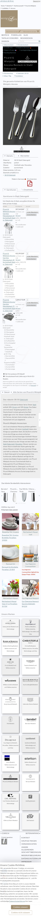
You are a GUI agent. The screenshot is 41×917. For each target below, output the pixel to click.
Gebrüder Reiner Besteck (30, 704)
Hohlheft (25, 429)
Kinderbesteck (23, 45)
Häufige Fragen (29, 841)
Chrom (14, 407)
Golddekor (5, 8)
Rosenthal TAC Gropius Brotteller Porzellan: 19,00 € (10, 537)
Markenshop (8, 73)
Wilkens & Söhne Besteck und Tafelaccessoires (10, 686)
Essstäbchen (8, 47)
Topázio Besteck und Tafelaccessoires (30, 666)
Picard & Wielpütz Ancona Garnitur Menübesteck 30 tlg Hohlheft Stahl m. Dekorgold (9, 259)
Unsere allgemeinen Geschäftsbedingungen (30, 849)
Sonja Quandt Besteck (10, 704)
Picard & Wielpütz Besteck (10, 781)
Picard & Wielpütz (30, 6)
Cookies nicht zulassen (20, 913)
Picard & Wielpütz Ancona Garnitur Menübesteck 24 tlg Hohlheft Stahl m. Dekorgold (9, 214)
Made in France (9, 50)
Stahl (34, 405)
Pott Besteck (10, 723)
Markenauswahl (18, 6)
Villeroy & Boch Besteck (10, 820)
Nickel (26, 407)
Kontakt (25, 838)
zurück (5, 833)
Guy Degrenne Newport (30, 598)
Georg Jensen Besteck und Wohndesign (10, 628)
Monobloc (19, 444)
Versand (17, 216)
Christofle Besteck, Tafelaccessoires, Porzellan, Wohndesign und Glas (30, 648)
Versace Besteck (30, 781)
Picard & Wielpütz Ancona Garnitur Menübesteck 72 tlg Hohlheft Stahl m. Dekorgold (9, 305)
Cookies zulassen (20, 907)
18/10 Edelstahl (9, 175)
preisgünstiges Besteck (29, 50)
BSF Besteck (30, 820)
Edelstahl (24, 400)
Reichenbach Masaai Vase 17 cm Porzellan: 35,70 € (9, 604)
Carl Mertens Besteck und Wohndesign (10, 802)
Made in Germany (23, 47)
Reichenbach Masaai (10, 598)
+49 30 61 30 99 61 (7, 1)
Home (3, 6)
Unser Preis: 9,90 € (28, 574)
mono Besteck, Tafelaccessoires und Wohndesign (10, 764)
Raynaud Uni (10, 564)
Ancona (13, 8)
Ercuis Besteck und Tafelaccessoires (10, 666)
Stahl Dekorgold (9, 444)
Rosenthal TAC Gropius (10, 532)
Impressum (26, 862)
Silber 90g (7, 76)
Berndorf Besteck (30, 723)
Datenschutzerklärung (30, 858)
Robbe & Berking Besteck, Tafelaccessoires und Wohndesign (10, 648)
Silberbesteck (8, 45)
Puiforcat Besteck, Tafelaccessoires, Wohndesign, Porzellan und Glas (30, 630)
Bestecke (9, 6)
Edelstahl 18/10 (22, 73)
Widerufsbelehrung (30, 855)
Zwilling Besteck (30, 801)
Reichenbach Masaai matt (30, 533)
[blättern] (2, 495)
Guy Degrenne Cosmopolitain (30, 565)
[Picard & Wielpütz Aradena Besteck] (39, 420)
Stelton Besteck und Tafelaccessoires (30, 763)
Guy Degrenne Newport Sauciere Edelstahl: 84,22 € (30, 604)
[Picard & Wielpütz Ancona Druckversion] (30, 185)
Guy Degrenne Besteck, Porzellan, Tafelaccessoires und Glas (10, 745)
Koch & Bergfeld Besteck (30, 685)
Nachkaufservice (10, 53)
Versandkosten (29, 844)
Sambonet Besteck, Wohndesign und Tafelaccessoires (30, 745)
